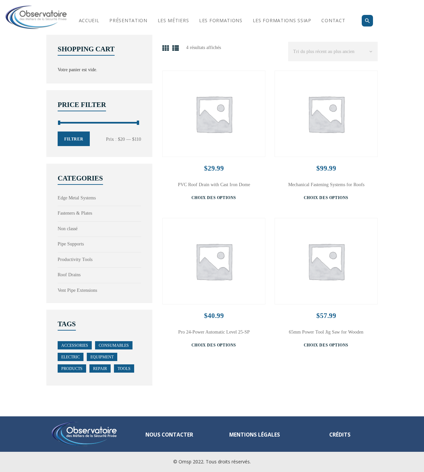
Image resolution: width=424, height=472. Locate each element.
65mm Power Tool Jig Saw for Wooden (326, 332)
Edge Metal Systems (77, 197)
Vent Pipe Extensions (77, 290)
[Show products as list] (175, 48)
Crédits (339, 434)
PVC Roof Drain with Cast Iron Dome (214, 184)
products (71, 368)
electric (70, 357)
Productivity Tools (75, 259)
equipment (102, 357)
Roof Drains (69, 274)
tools (124, 368)
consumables (114, 345)
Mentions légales (254, 434)
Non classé (68, 228)
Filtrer (73, 139)
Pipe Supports (71, 243)
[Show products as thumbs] (165, 48)
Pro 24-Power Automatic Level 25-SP (214, 332)
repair (100, 368)
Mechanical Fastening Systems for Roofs (326, 184)
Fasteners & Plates (75, 213)
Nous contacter (169, 434)
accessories (74, 345)
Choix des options (213, 197)
